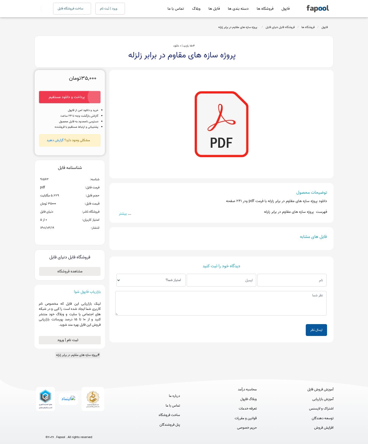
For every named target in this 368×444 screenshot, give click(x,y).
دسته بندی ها (238, 9)
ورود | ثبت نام (109, 8)
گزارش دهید (55, 140)
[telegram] (58, 428)
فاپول (286, 9)
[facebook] (49, 428)
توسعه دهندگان (323, 418)
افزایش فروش (324, 428)
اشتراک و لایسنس (321, 408)
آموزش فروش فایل (320, 389)
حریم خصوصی (247, 428)
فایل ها (214, 9)
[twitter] (78, 428)
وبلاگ (196, 9)
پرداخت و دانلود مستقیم (67, 97)
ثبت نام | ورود (68, 340)
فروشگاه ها (265, 9)
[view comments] (76, 236)
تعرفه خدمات (248, 408)
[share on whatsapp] (70, 236)
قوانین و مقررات (246, 418)
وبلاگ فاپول (248, 399)
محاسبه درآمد (247, 389)
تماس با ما (176, 9)
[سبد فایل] (36, 9)
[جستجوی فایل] (44, 8)
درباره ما (174, 396)
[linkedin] (88, 428)
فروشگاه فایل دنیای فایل (280, 27)
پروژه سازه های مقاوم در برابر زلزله (238, 27)
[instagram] (68, 428)
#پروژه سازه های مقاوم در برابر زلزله (77, 355)
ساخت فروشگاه (169, 415)
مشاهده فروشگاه (69, 271)
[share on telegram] (63, 236)
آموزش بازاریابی (323, 399)
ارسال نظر (316, 329)
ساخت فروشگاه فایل (71, 8)
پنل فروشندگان (169, 425)
